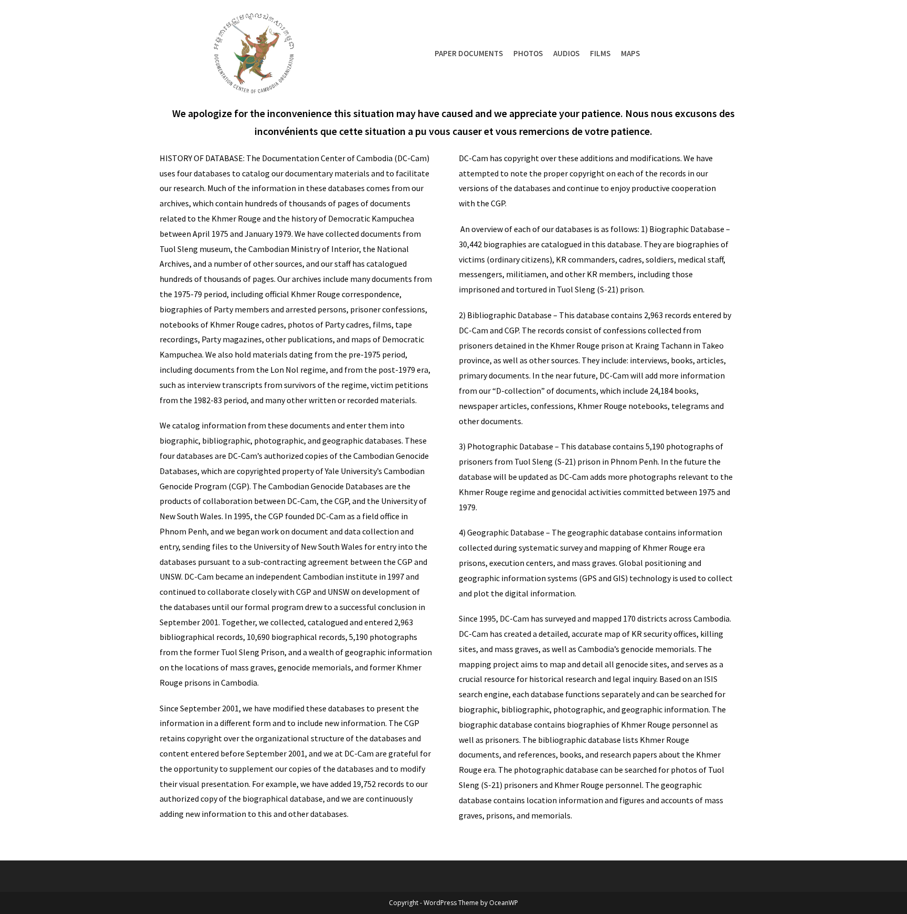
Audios (566, 53)
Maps (630, 53)
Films (600, 53)
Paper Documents (469, 53)
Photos (528, 53)
